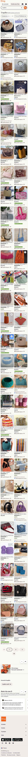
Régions (18, 755)
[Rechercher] (25, 7)
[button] (4, 748)
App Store (6, 739)
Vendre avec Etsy (15, 4)
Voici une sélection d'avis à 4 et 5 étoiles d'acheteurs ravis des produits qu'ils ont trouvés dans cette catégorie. (13, 695)
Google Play (17, 739)
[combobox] (12, 7)
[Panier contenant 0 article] (26, 4)
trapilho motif (5, 684)
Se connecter (5, 4)
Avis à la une (5, 691)
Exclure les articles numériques (9, 16)
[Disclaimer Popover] (11, 691)
